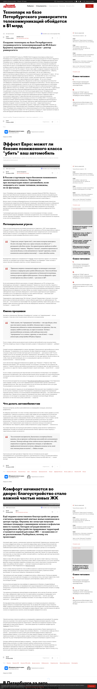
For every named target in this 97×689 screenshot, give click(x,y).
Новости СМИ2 (7, 136)
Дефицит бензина (58, 471)
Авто (28, 471)
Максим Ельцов (30, 565)
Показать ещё (76, 71)
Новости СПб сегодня (11, 471)
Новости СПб (77, 471)
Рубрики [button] (30, 6)
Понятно (91, 686)
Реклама (62, 6)
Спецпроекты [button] (41, 6)
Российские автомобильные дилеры (38, 381)
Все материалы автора (23, 38)
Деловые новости (36, 663)
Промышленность (43, 471)
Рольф (31, 258)
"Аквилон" (6, 626)
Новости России (21, 471)
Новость (9, 663)
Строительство (54, 663)
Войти (89, 6)
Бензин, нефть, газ (68, 471)
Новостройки (75, 663)
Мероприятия (53, 6)
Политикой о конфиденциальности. (34, 687)
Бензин (84, 471)
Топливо (50, 471)
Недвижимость (45, 663)
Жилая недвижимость (65, 663)
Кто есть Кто (70, 6)
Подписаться (60, 1)
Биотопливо (34, 471)
